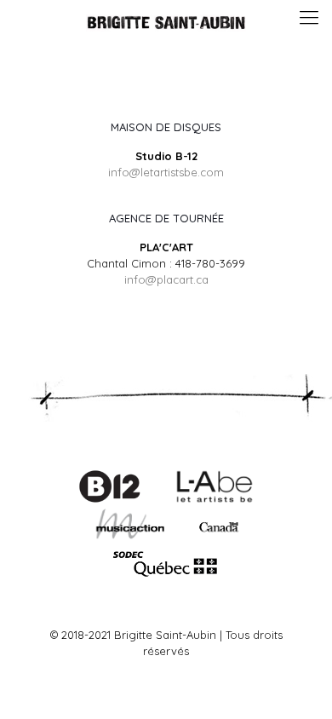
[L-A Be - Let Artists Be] (214, 499)
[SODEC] (166, 576)
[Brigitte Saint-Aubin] (166, 21)
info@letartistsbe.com (166, 172)
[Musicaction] (165, 537)
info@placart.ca (166, 279)
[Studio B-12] (109, 499)
